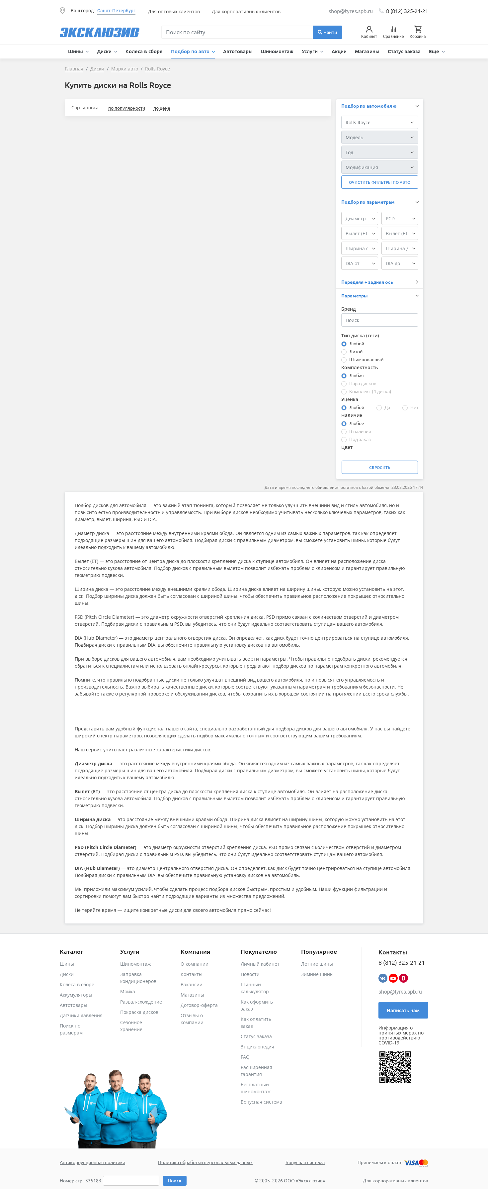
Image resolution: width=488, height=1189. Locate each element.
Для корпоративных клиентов (246, 11)
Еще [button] (435, 51)
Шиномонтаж (277, 51)
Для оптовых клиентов (174, 11)
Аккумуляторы (76, 995)
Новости (250, 974)
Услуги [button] (310, 51)
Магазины (367, 51)
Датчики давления (81, 1015)
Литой (356, 351)
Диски (67, 974)
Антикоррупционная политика (92, 1162)
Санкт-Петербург (116, 10)
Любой (356, 343)
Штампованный (366, 359)
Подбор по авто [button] (191, 51)
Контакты (192, 974)
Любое (356, 423)
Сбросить (379, 467)
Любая (356, 375)
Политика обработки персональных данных (205, 1162)
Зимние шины (317, 974)
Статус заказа (404, 51)
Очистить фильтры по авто (379, 182)
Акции (339, 51)
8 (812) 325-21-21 (407, 10)
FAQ (245, 1057)
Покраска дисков (139, 1012)
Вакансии (192, 984)
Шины (67, 964)
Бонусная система (261, 1102)
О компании (194, 964)
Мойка (127, 991)
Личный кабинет (260, 964)
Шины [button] (76, 51)
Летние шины (317, 964)
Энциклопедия (257, 1046)
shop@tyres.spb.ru (400, 992)
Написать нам (403, 1010)
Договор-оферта (199, 1005)
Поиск (175, 1180)
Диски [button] (105, 51)
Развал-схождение (141, 1002)
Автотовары (238, 51)
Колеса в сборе (144, 51)
